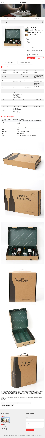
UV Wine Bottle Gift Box (12, 402)
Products (7, 18)
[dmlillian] (6, 429)
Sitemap (10, 435)
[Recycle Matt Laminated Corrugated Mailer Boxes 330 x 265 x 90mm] (12, 36)
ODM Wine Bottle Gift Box (24, 402)
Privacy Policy (6, 435)
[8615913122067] (4, 429)
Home (4, 18)
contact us (30, 429)
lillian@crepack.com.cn (7, 426)
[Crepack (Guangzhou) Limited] (23, 2)
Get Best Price (30, 58)
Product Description (25, 62)
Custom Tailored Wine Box (7, 405)
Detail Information (9, 62)
